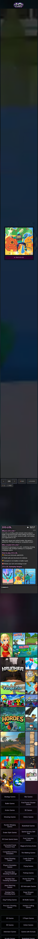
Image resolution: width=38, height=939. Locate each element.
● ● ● (34, 530)
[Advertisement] (19, 613)
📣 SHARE (22, 481)
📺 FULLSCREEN (32, 481)
